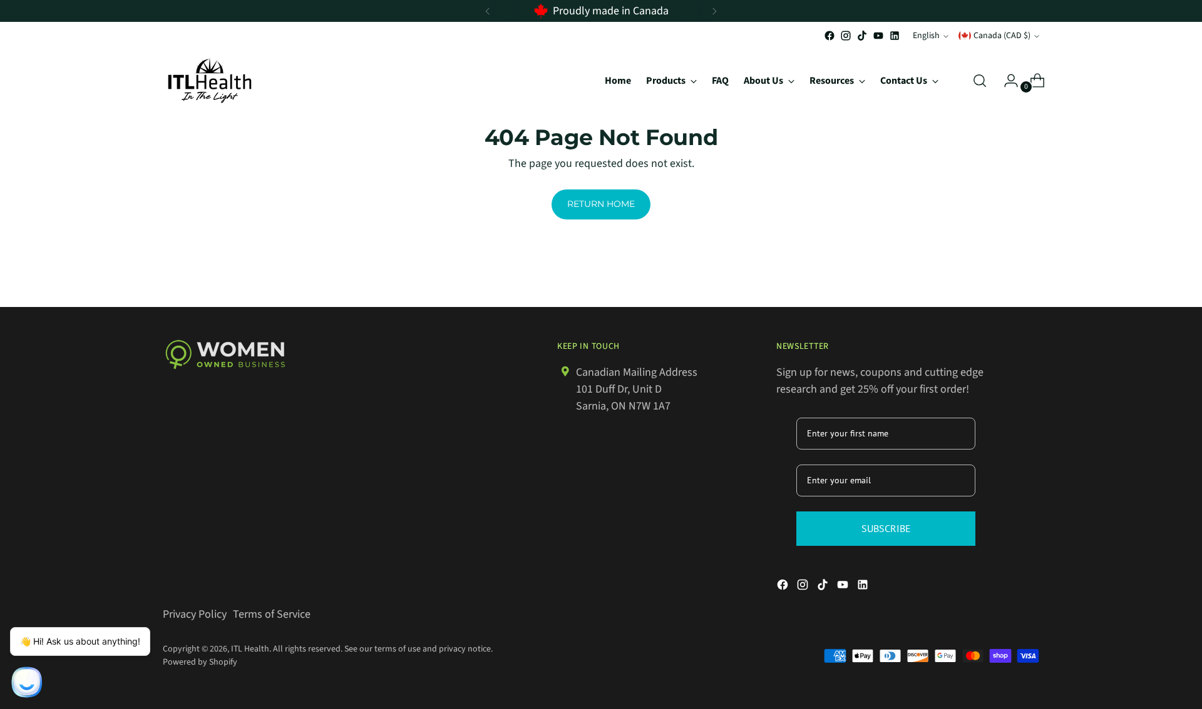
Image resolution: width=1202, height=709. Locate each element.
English (926, 35)
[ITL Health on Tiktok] (862, 35)
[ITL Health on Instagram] (845, 35)
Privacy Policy (195, 614)
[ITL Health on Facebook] (829, 35)
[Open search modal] (979, 80)
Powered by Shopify (200, 662)
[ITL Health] (210, 80)
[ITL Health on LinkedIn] (894, 35)
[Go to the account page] (1006, 80)
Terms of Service (272, 614)
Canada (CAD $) (1001, 35)
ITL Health (250, 649)
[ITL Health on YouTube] (878, 35)
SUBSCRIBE (886, 528)
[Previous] (487, 11)
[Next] (714, 11)
